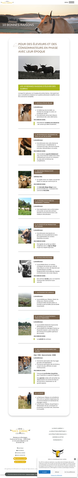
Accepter (44, 472)
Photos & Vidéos (20, 453)
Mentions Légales (30, 474)
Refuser (57, 472)
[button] (75, 459)
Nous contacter (20, 455)
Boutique (20, 448)
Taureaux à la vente (20, 458)
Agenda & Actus (57, 437)
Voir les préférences (70, 472)
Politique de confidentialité (56, 475)
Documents (20, 450)
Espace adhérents (20, 462)
